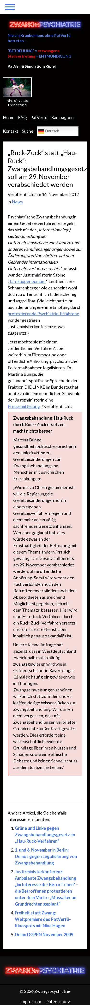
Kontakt (10, 131)
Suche (27, 131)
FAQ (22, 117)
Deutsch (51, 131)
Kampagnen (62, 117)
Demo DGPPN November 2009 (44, 934)
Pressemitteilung (24, 406)
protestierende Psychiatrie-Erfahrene (43, 313)
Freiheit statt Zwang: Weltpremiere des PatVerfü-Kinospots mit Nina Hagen (43, 919)
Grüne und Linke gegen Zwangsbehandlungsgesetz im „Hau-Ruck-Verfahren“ (45, 835)
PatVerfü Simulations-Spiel (32, 66)
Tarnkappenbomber (27, 281)
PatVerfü (39, 117)
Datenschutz (57, 1001)
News (17, 201)
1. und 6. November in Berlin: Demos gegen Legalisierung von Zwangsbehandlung (46, 856)
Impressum (30, 1001)
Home (8, 117)
